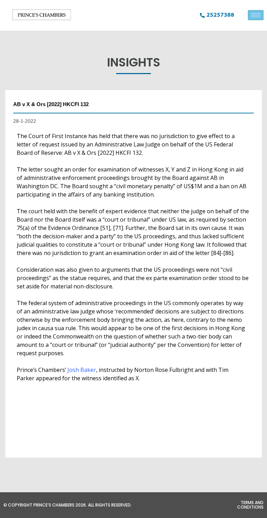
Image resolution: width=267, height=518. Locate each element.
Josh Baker (81, 370)
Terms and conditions (250, 505)
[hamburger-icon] (256, 15)
